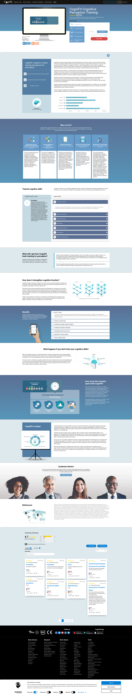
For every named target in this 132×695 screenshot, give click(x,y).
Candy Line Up (77, 643)
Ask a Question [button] (92, 545)
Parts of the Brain (32, 645)
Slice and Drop (77, 666)
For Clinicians (91, 643)
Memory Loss (31, 652)
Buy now (99, 38)
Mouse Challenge (78, 663)
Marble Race (62, 665)
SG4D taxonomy (47, 656)
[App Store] (99, 632)
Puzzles (75, 645)
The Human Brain (32, 642)
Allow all (111, 683)
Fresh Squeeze (77, 656)
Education (90, 646)
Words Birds (76, 672)
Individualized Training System (94, 659)
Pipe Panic (62, 646)
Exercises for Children (92, 654)
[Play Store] (88, 632)
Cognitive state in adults (49, 652)
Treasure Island (63, 654)
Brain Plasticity (31, 648)
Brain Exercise (91, 657)
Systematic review (48, 654)
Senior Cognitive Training (49, 651)
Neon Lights (62, 656)
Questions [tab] (36, 548)
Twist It (75, 668)
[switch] (49, 692)
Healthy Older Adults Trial (49, 645)
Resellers (90, 652)
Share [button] (29, 571)
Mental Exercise (91, 668)
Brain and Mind (31, 643)
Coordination (31, 659)
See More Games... (78, 674)
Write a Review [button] (103, 545)
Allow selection (111, 687)
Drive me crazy (63, 657)
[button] (34, 573)
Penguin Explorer (78, 646)
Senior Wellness (47, 648)
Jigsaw (75, 657)
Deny (111, 691)
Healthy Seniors (47, 649)
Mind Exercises (91, 663)
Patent (89, 648)
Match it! (62, 660)
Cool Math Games (92, 671)
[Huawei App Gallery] (78, 632)
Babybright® (91, 651)
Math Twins (76, 660)
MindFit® (90, 649)
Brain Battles (91, 675)
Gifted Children (91, 674)
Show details (81, 692)
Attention (30, 663)
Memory (30, 660)
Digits (75, 648)
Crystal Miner (63, 648)
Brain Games (91, 666)
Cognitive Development (93, 656)
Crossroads (76, 652)
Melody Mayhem (63, 671)
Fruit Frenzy (62, 645)
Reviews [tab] (27, 548)
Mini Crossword (63, 643)
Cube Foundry (77, 654)
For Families (90, 642)
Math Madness (63, 663)
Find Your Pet (63, 669)
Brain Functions (31, 656)
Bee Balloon (76, 651)
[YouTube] (62, 632)
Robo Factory (63, 651)
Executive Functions (32, 657)
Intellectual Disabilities (33, 654)
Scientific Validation (37, 2)
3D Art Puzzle (63, 674)
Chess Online (63, 642)
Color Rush (62, 672)
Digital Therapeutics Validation (51, 642)
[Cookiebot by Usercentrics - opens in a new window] (18, 692)
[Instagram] (65, 632)
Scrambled (62, 668)
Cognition (30, 651)
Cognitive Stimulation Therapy (94, 662)
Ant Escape (62, 652)
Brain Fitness (31, 649)
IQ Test (89, 677)
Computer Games (48, 643)
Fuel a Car (76, 659)
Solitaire (62, 649)
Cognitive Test (18, 2)
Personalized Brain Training (94, 665)
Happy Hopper (77, 642)
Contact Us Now (66, 475)
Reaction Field (77, 671)
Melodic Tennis (63, 666)
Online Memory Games (93, 669)
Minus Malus (77, 662)
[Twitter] (59, 632)
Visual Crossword (64, 659)
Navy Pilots (46, 646)
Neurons (30, 646)
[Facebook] (56, 632)
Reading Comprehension (93, 672)
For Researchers (91, 645)
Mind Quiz (90, 660)
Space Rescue (63, 662)
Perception (30, 662)
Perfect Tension (77, 665)
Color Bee (76, 649)
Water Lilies (76, 669)
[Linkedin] (68, 632)
